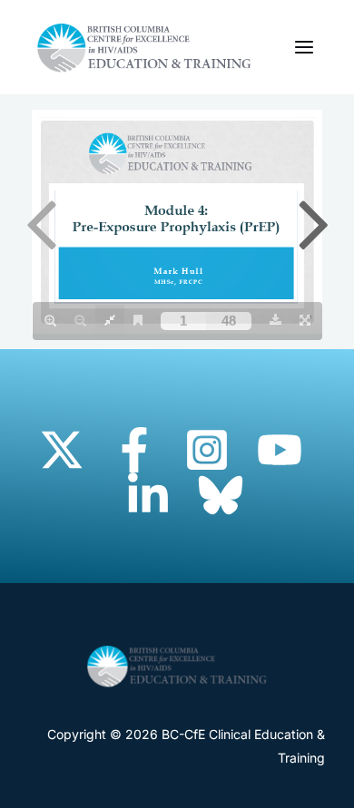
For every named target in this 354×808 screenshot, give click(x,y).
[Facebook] (134, 449)
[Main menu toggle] (303, 47)
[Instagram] (207, 449)
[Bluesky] (220, 495)
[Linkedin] (148, 495)
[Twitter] (61, 449)
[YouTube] (279, 449)
